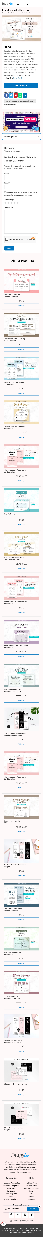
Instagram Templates (11, 1183)
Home (3, 13)
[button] (21, 136)
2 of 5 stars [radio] (8, 202)
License (32, 1191)
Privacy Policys (31, 1185)
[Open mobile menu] (18, 4)
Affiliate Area (32, 1183)
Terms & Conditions (31, 1188)
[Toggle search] (27, 4)
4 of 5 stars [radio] (14, 202)
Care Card (11, 13)
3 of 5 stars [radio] (11, 202)
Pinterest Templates (11, 1185)
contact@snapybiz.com (23, 1220)
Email (7, 183)
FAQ (31, 1194)
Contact (31, 1199)
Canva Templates (11, 1199)
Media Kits (11, 1188)
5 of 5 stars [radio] (17, 202)
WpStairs (5, 1230)
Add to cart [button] (21, 305)
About (31, 1196)
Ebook (11, 1196)
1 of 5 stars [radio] (5, 202)
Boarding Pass (11, 1194)
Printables (11, 1191)
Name (7, 173)
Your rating (9, 200)
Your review (9, 207)
